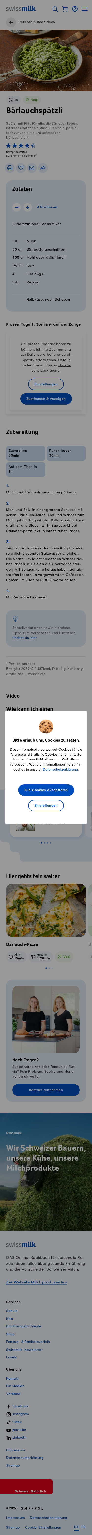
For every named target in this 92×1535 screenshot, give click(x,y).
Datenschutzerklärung (60, 769)
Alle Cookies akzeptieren (46, 790)
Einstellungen (46, 806)
